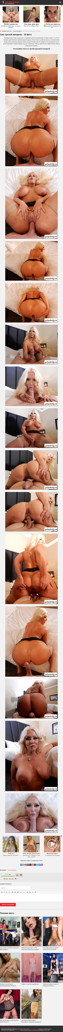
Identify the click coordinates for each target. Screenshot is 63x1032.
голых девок (17, 1030)
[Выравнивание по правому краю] (17, 892)
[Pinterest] (28, 865)
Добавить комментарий (8, 904)
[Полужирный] (1, 892)
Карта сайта (12, 1027)
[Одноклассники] (23, 865)
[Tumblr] (40, 865)
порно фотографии (33, 1029)
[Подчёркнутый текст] (6, 892)
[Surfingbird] (37, 865)
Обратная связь (5, 1027)
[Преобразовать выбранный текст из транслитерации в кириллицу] (32, 892)
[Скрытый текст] (27, 892)
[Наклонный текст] (4, 892)
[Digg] (30, 865)
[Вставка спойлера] (35, 892)
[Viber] (42, 865)
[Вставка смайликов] (21, 892)
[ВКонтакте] (21, 865)
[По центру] (15, 892)
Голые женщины (11, 870)
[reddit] (33, 865)
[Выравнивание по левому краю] (12, 892)
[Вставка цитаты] (30, 892)
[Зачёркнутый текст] (9, 892)
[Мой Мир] (26, 865)
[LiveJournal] (35, 865)
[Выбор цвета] (24, 892)
